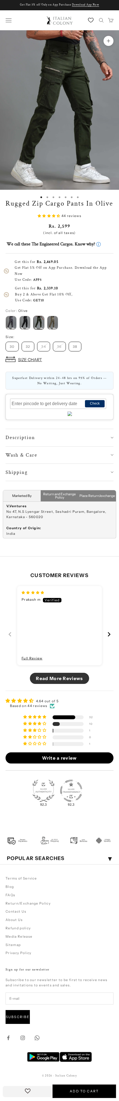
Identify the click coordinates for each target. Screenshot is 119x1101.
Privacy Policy (18, 953)
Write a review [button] (59, 758)
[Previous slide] (10, 634)
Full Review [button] (32, 658)
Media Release (19, 936)
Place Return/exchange (97, 496)
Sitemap (13, 945)
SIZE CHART (30, 359)
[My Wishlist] (91, 20)
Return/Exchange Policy (28, 903)
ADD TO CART (84, 1091)
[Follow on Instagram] (22, 1038)
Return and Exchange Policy (59, 495)
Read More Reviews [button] (59, 678)
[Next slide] (109, 634)
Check (95, 403)
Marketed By (22, 496)
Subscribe (18, 1017)
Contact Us (16, 911)
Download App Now (85, 5)
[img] (33, 592)
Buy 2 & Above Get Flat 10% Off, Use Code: (44, 294)
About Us (14, 920)
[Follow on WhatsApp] (37, 1038)
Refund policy (18, 928)
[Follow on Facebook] (8, 1038)
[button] (49, 216)
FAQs (10, 895)
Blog (10, 887)
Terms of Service (21, 878)
